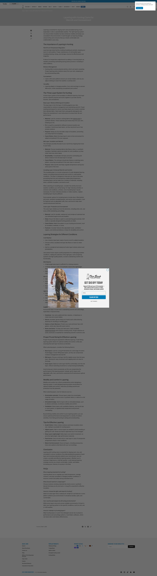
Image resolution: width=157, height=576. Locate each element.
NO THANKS (94, 301)
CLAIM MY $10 (93, 297)
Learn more (139, 8)
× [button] (154, 2)
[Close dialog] (108, 270)
